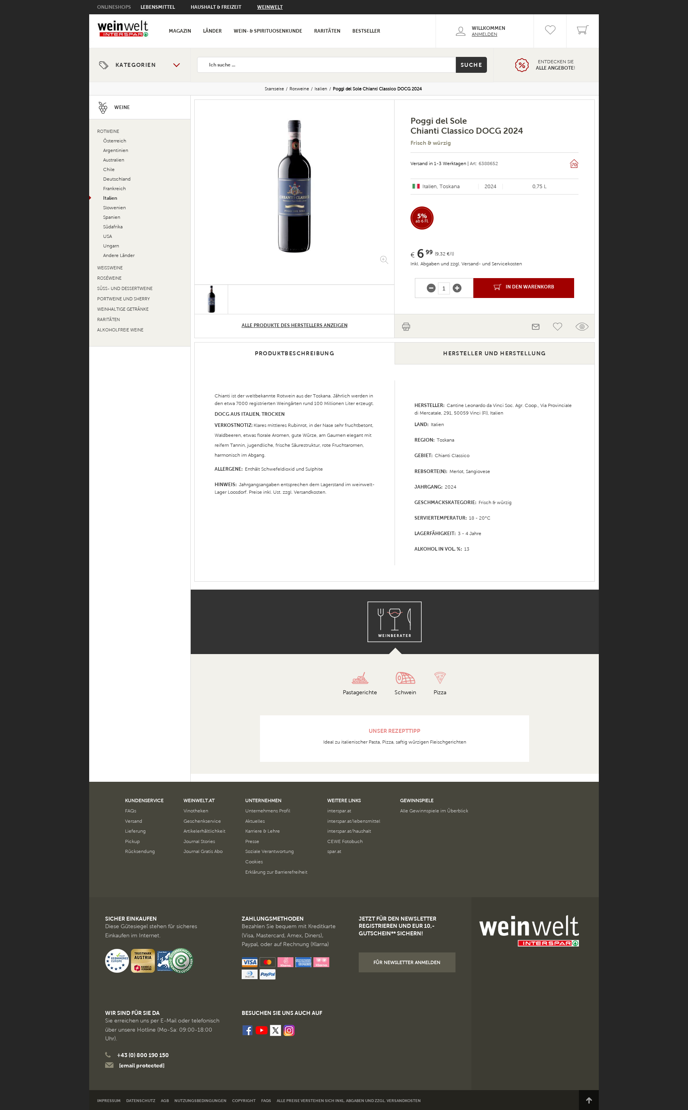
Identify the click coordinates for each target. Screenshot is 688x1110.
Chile (109, 169)
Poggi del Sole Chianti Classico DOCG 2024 (377, 88)
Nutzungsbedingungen (200, 1100)
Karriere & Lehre (262, 831)
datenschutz (140, 1100)
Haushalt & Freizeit (216, 7)
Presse (252, 841)
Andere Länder (119, 255)
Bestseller (366, 31)
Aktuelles (255, 821)
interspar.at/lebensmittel (353, 821)
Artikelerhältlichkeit (204, 831)
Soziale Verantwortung (269, 851)
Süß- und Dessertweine (124, 288)
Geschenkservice (202, 821)
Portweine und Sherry (123, 299)
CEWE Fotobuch (345, 841)
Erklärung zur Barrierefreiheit (276, 872)
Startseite (274, 88)
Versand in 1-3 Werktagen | (439, 163)
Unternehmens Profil (267, 811)
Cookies (254, 862)
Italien (321, 88)
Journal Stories (199, 841)
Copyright (244, 1100)
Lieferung (135, 831)
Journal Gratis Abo (203, 851)
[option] (294, 186)
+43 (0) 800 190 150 (143, 1055)
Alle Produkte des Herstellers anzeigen (295, 325)
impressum (109, 1100)
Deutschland (117, 179)
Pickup (132, 841)
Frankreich (114, 188)
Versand (133, 821)
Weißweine (110, 268)
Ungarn (111, 246)
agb (165, 1100)
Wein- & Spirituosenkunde (268, 31)
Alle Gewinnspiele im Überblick (434, 811)
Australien (113, 160)
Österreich (114, 141)
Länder (212, 31)
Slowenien (114, 207)
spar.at (334, 851)
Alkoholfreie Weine (120, 330)
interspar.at (339, 811)
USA (107, 236)
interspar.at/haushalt (349, 831)
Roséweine (109, 278)
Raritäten (327, 31)
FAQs (130, 811)
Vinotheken (196, 811)
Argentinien (115, 150)
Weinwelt (270, 7)
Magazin (180, 31)
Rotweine (299, 88)
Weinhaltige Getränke (123, 309)
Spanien (111, 217)
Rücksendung (140, 851)
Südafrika (113, 227)
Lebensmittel (158, 7)
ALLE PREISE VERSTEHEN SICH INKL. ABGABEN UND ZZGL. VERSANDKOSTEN (349, 1100)
